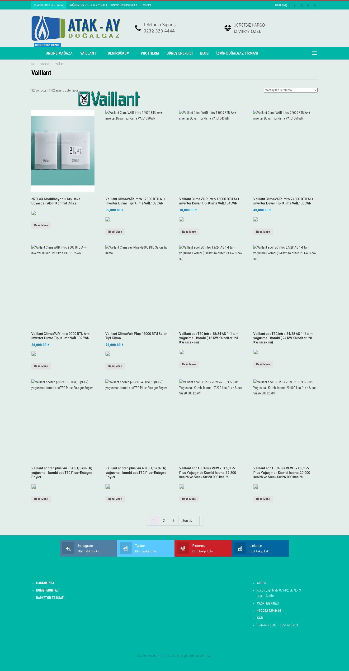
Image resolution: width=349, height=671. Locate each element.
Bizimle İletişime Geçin (123, 5)
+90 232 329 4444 (269, 611)
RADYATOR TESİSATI (50, 598)
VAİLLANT (88, 53)
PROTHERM (150, 53)
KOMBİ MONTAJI (48, 590)
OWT (209, 655)
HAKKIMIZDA (45, 583)
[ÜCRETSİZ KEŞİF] (36, 53)
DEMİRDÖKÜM (118, 53)
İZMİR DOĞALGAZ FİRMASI (237, 53)
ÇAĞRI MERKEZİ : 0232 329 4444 (88, 5)
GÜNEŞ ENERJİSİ (179, 53)
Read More (41, 225)
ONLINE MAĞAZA (59, 53)
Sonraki (187, 521)
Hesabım (146, 5)
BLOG (204, 53)
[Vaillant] (33, 215)
